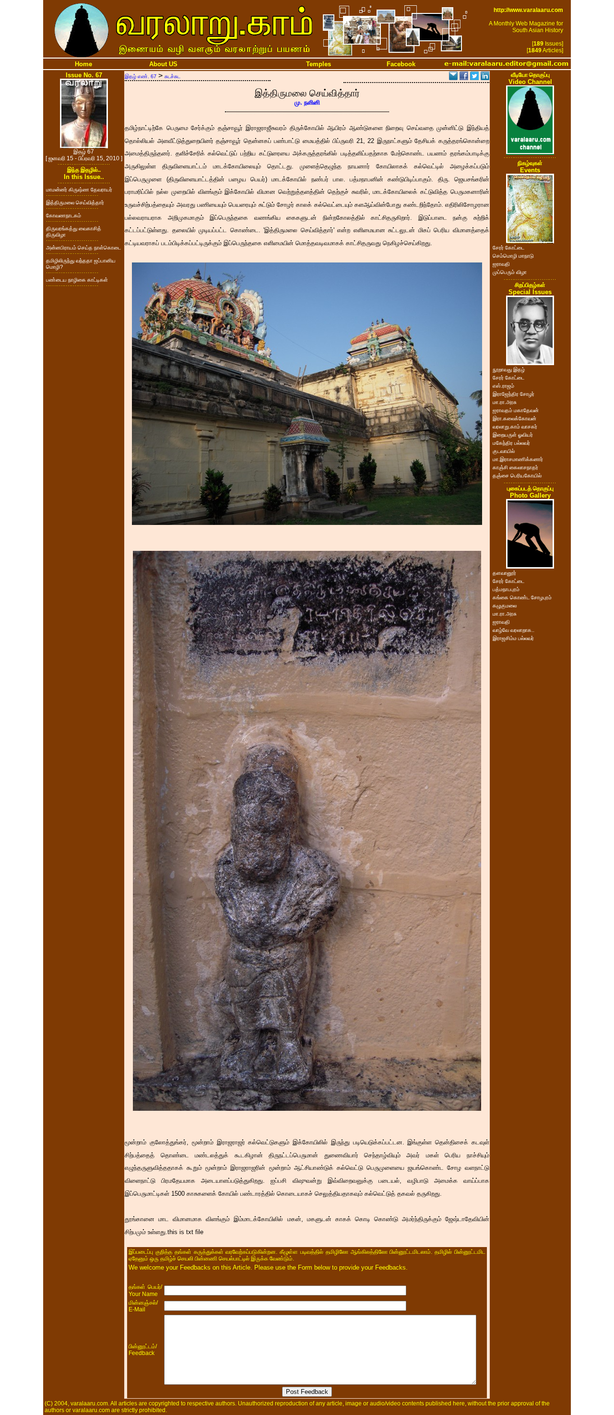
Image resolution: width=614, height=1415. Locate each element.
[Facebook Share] (464, 77)
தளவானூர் (504, 573)
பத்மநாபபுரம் (506, 589)
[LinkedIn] (485, 77)
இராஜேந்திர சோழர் (513, 394)
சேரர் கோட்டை (508, 247)
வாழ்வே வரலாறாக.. (513, 630)
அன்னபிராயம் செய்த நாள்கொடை (83, 247)
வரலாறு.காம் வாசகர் (515, 426)
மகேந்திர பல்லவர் (511, 443)
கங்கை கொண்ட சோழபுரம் (522, 597)
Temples (318, 64)
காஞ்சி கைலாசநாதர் (515, 467)
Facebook (401, 64)
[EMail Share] (453, 77)
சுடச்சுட (172, 76)
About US (163, 64)
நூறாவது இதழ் (509, 369)
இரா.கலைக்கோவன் (514, 418)
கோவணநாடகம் (63, 215)
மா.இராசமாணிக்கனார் (518, 459)
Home (83, 64)
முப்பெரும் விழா (510, 272)
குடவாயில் (504, 451)
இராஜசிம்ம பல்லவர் (513, 638)
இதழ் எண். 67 (140, 76)
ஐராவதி (501, 264)
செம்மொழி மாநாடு (513, 256)
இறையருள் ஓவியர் (513, 435)
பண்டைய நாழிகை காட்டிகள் (77, 280)
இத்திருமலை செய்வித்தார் (75, 202)
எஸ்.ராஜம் (503, 386)
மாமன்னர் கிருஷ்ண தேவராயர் (79, 189)
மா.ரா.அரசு (505, 402)
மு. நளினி (307, 102)
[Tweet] (474, 77)
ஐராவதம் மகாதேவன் (516, 410)
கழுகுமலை (505, 605)
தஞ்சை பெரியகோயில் (517, 475)
